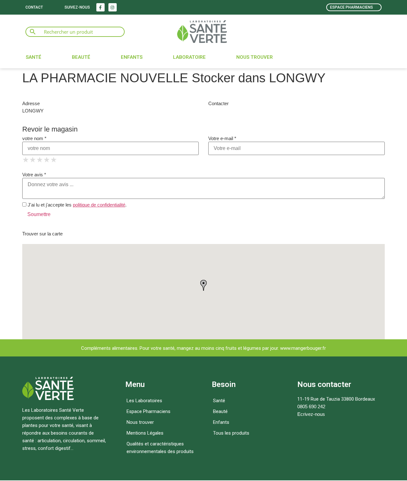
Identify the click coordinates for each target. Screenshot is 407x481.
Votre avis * (34, 174)
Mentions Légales (145, 433)
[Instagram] (112, 7)
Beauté (81, 57)
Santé (33, 57)
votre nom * (34, 138)
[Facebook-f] (100, 7)
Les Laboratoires (144, 400)
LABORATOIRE (189, 57)
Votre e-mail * (222, 138)
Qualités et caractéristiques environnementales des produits (160, 447)
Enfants (131, 57)
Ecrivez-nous (311, 414)
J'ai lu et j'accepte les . (76, 204)
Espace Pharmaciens (148, 411)
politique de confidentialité (99, 204)
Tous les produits (231, 433)
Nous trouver (254, 57)
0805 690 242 (311, 406)
